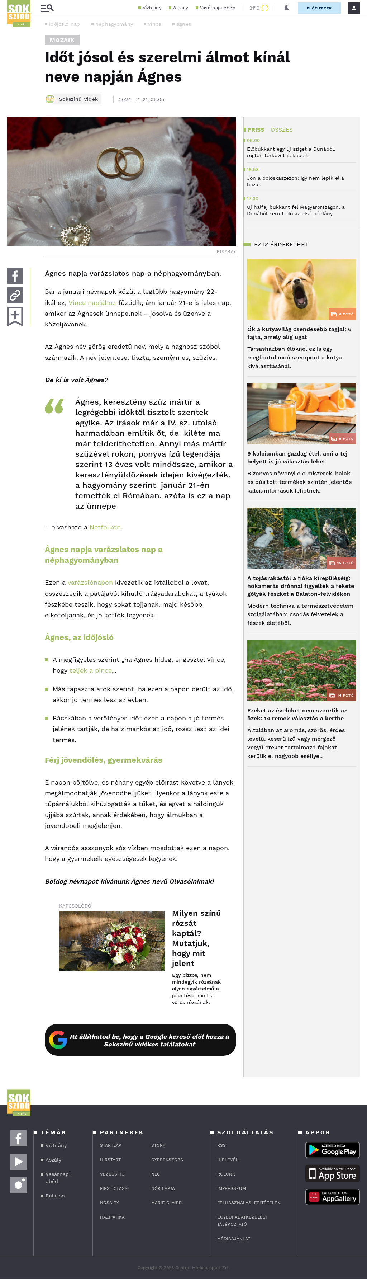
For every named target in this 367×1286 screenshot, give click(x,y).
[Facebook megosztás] (15, 276)
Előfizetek (319, 8)
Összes (282, 129)
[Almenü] (47, 8)
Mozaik (62, 40)
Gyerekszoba (167, 1159)
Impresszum (231, 1188)
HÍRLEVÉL (227, 1159)
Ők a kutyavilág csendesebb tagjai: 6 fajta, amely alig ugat (299, 333)
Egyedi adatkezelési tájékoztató (242, 1221)
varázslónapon (90, 582)
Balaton (55, 1195)
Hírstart (110, 1159)
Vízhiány (152, 7)
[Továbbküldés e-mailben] (15, 295)
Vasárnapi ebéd (217, 7)
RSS (221, 1145)
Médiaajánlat (233, 1238)
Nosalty (109, 1202)
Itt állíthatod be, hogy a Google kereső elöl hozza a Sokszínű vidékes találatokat (149, 1040)
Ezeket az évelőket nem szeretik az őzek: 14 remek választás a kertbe (297, 714)
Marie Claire (166, 1202)
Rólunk (226, 1174)
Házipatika (112, 1217)
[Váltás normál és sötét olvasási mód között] (287, 8)
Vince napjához (92, 302)
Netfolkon (105, 527)
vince (155, 24)
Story (158, 1145)
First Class (114, 1188)
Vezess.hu (112, 1174)
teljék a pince (91, 670)
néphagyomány (114, 24)
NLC (155, 1174)
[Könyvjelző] (15, 316)
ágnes (184, 24)
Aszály (181, 7)
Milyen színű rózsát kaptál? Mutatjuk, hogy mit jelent (196, 938)
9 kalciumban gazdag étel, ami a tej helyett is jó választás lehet (297, 457)
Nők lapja (163, 1188)
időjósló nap (64, 24)
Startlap (110, 1145)
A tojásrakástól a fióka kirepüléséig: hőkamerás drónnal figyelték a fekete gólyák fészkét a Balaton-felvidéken (300, 586)
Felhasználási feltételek (248, 1202)
